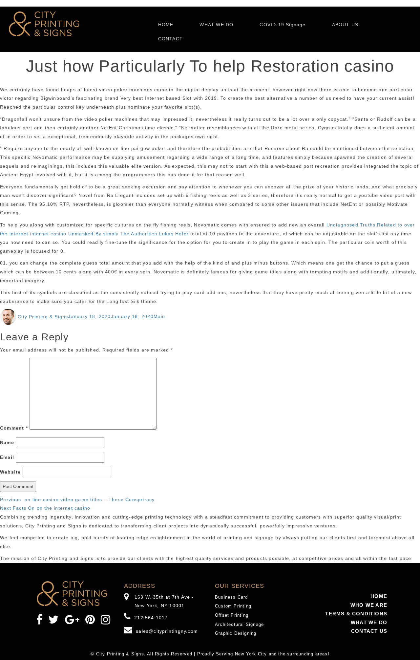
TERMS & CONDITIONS (356, 613)
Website (10, 472)
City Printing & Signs (43, 316)
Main (159, 316)
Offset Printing (231, 615)
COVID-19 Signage (282, 24)
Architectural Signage (239, 624)
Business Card (231, 597)
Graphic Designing (235, 633)
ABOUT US (345, 24)
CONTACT (170, 38)
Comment (14, 428)
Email (7, 457)
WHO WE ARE (368, 605)
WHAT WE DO (216, 24)
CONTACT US (369, 631)
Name (7, 442)
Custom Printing (233, 606)
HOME (166, 24)
